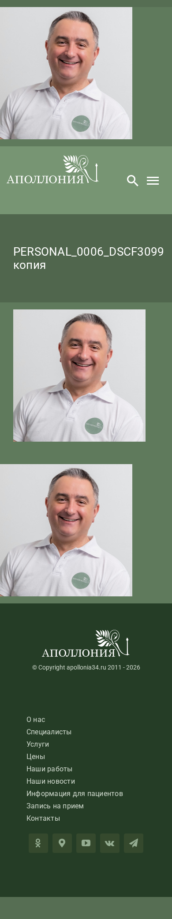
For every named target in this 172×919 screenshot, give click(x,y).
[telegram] (133, 843)
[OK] (38, 843)
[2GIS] (62, 843)
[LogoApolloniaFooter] (86, 633)
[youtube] (86, 843)
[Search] (133, 180)
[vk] (110, 843)
